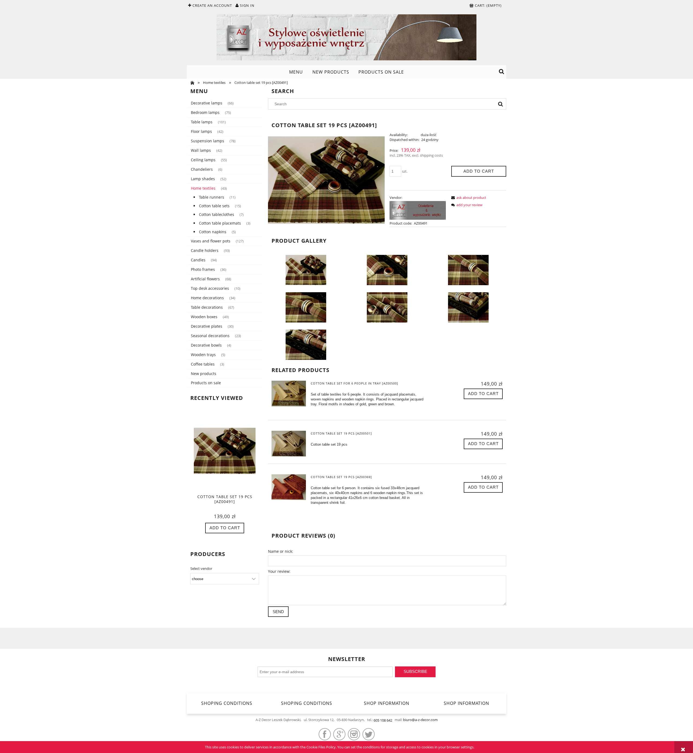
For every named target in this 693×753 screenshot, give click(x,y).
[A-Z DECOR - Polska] (418, 210)
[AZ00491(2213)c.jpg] (306, 307)
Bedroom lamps (205, 112)
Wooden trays (203, 354)
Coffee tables (203, 364)
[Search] (500, 103)
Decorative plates (206, 326)
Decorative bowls (206, 345)
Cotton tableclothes (216, 214)
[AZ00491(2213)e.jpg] (468, 307)
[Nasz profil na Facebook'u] (325, 734)
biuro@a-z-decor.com (420, 719)
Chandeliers (202, 169)
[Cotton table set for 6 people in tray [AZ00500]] (289, 393)
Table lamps (202, 121)
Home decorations (207, 297)
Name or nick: (280, 551)
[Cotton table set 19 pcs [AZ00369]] (289, 487)
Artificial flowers (205, 278)
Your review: (279, 571)
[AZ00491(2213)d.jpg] (387, 307)
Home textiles (203, 188)
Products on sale (206, 382)
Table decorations (207, 307)
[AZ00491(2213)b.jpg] (468, 269)
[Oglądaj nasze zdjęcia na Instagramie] (354, 734)
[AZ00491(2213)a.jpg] (387, 269)
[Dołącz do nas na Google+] (339, 734)
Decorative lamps (206, 103)
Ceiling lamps (203, 159)
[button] (467, 197)
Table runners (211, 197)
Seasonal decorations (210, 335)
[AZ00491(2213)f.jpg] (306, 344)
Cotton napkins (212, 231)
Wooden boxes (204, 316)
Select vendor (201, 568)
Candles (198, 259)
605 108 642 (383, 720)
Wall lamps (201, 150)
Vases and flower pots (210, 241)
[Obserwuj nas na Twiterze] (368, 734)
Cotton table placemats (220, 223)
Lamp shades (203, 178)
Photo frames (203, 269)
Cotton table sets (214, 205)
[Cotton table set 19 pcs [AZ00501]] (289, 443)
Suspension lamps (207, 140)
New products (203, 373)
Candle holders (204, 250)
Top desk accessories (210, 288)
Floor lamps (201, 131)
